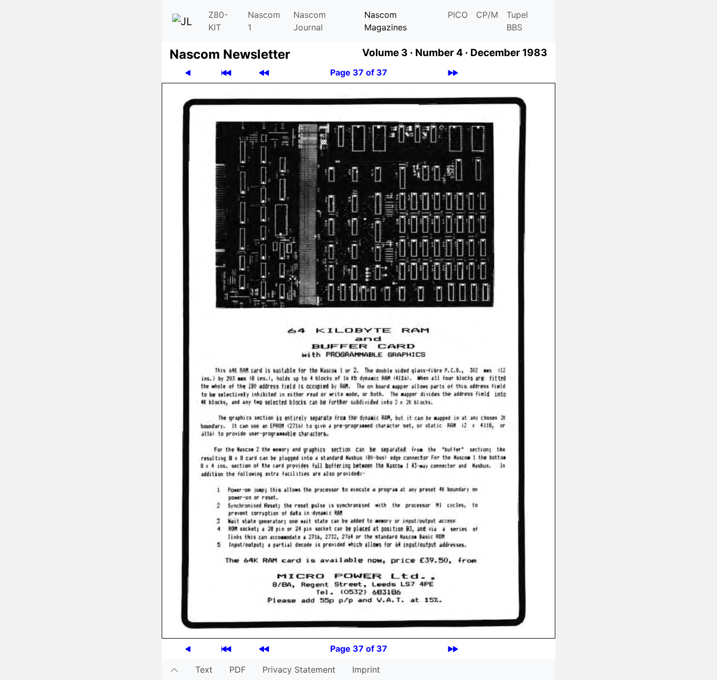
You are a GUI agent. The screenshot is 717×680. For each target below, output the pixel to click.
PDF (237, 669)
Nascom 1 (264, 21)
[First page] (226, 72)
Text (204, 669)
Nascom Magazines (385, 21)
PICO (458, 14)
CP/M (487, 14)
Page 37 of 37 (358, 72)
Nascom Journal (309, 21)
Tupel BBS (517, 21)
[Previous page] (188, 72)
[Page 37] (358, 359)
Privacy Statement (298, 669)
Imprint (366, 669)
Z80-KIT (218, 21)
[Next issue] (453, 72)
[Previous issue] (264, 72)
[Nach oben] (174, 669)
